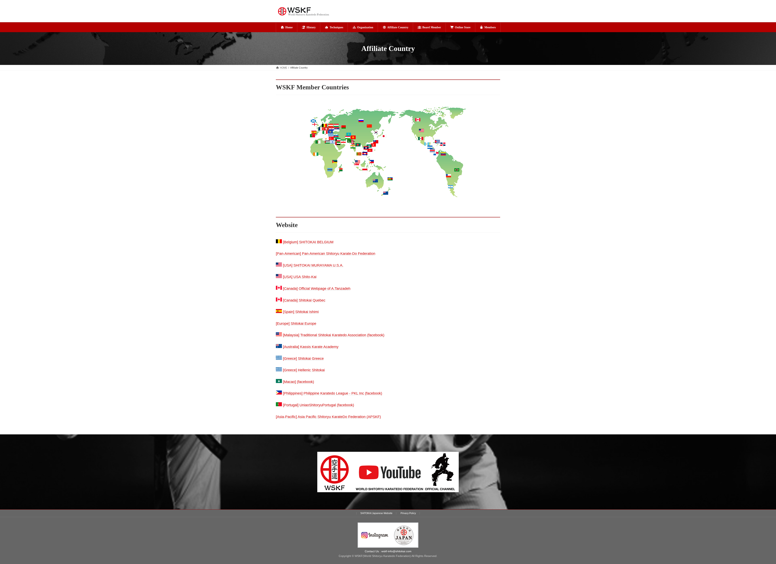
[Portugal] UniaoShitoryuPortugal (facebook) (318, 405)
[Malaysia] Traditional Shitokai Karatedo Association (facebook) (333, 335)
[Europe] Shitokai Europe (296, 324)
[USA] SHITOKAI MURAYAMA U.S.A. (313, 265)
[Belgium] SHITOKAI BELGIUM (308, 242)
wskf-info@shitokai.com (396, 551)
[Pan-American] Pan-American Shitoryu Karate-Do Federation (325, 254)
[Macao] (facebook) (298, 382)
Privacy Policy (408, 513)
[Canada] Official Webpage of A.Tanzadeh (316, 289)
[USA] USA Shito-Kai (299, 277)
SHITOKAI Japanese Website (376, 513)
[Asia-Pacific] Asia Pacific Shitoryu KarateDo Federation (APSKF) (328, 417)
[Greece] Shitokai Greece (303, 359)
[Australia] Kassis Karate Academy (310, 347)
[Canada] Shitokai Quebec (304, 300)
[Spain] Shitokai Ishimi (301, 312)
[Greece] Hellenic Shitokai (304, 370)
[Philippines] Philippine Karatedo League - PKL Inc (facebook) (332, 393)
